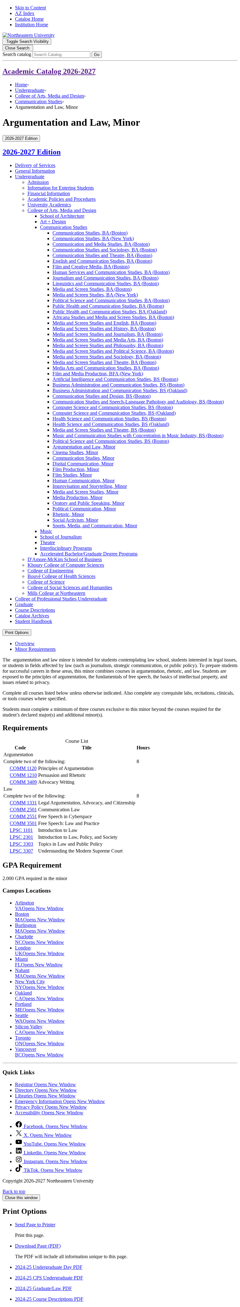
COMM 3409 (23, 782)
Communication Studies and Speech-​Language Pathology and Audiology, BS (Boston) (138, 401)
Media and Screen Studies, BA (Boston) (92, 289)
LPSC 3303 (21, 844)
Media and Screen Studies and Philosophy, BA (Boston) (107, 345)
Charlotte (39, 939)
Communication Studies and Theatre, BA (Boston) (102, 255)
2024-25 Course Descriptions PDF (49, 1299)
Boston (40, 916)
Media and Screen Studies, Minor (85, 491)
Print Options (17, 632)
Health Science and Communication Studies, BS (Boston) (109, 418)
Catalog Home (29, 19)
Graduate (24, 604)
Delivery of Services (35, 165)
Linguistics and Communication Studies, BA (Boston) (105, 283)
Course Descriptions (35, 610)
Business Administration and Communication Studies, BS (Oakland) (119, 390)
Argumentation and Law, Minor (83, 446)
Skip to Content (30, 7)
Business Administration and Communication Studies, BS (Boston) (118, 385)
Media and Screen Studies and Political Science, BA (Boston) (113, 351)
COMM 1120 (23, 768)
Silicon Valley (39, 1029)
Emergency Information (60, 1101)
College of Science (46, 582)
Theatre (47, 542)
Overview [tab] (25, 643)
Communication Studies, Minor (83, 458)
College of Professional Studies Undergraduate (61, 598)
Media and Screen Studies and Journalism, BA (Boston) (107, 334)
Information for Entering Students (61, 187)
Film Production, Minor (75, 469)
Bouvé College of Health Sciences (61, 576)
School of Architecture (62, 216)
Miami (39, 961)
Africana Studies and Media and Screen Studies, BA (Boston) (113, 317)
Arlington (39, 905)
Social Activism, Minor (75, 520)
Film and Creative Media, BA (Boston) (90, 266)
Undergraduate (29, 90)
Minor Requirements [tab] (35, 649)
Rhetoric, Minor (68, 514)
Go (96, 54)
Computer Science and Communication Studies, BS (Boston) (112, 407)
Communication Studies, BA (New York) (93, 238)
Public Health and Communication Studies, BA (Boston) (108, 306)
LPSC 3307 (21, 851)
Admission (38, 182)
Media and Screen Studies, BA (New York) (95, 294)
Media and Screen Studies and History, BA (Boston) (104, 328)
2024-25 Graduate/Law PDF (43, 1288)
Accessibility (49, 1112)
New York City (39, 984)
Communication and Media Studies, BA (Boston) (101, 244)
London (39, 950)
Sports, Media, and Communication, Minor (94, 525)
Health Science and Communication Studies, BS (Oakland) (110, 424)
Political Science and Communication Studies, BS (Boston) (110, 441)
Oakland (39, 995)
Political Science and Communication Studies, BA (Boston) (111, 300)
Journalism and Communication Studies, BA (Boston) (105, 278)
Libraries (45, 1095)
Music (46, 531)
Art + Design (53, 221)
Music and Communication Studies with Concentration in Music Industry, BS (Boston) (137, 435)
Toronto (39, 1040)
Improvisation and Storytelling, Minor (89, 486)
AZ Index (24, 13)
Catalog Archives (32, 615)
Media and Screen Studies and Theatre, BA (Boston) (104, 362)
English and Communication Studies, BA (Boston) (102, 261)
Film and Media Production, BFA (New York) (97, 373)
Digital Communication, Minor (82, 463)
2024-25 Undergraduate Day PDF (48, 1267)
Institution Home (31, 24)
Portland (39, 1006)
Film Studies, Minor (72, 475)
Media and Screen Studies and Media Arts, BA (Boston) (107, 339)
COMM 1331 (23, 802)
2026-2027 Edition (31, 152)
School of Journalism (61, 537)
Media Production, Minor (77, 497)
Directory (46, 1090)
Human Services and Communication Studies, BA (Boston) (111, 272)
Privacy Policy (51, 1107)
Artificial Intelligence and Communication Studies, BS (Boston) (115, 379)
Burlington (40, 928)
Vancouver (39, 1051)
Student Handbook (33, 621)
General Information (35, 171)
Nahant (40, 973)
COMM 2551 (23, 816)
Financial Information (49, 193)
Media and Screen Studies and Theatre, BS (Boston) (104, 430)
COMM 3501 (23, 823)
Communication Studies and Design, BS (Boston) (101, 396)
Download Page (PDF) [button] (38, 1246)
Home (21, 84)
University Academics (49, 204)
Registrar (45, 1084)
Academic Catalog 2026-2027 (49, 71)
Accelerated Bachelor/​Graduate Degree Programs (89, 553)
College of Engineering (50, 570)
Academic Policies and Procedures (62, 199)
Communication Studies (38, 101)
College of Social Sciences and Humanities (70, 587)
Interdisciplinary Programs (66, 548)
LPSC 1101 (21, 830)
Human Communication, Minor (83, 480)
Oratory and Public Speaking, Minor (88, 503)
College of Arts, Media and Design (49, 96)
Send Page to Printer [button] (35, 1224)
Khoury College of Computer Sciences (66, 565)
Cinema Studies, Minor (75, 452)
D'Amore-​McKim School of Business (65, 559)
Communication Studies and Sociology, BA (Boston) (104, 249)
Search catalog (16, 54)
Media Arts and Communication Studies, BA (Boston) (105, 368)
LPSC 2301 (21, 837)
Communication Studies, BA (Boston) (90, 233)
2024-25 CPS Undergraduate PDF (49, 1277)
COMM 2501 (23, 809)
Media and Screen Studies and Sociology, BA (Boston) (106, 356)
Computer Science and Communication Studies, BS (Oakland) (114, 413)
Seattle (40, 1018)
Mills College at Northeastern (56, 593)
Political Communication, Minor (84, 508)
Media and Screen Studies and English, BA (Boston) (104, 323)
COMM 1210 (23, 775)
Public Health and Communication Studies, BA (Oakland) (109, 311)
